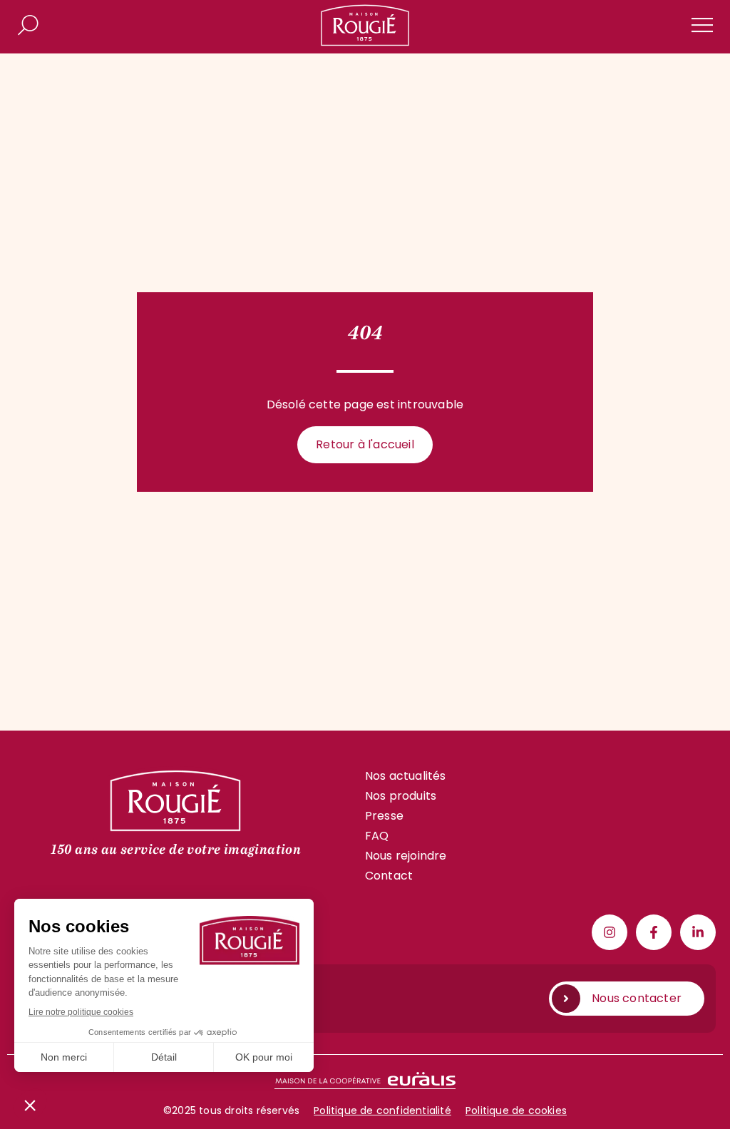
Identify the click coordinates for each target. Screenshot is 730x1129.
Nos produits (400, 796)
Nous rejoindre (406, 855)
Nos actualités (405, 776)
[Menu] (702, 25)
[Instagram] (609, 932)
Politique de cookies (516, 1110)
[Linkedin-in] (698, 932)
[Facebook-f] (654, 932)
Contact (389, 875)
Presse (384, 816)
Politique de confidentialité (382, 1110)
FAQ (377, 836)
